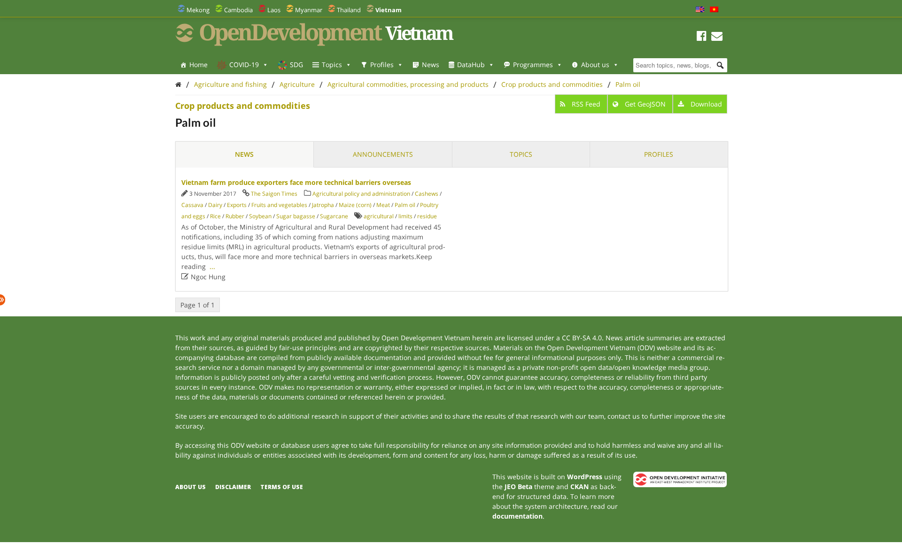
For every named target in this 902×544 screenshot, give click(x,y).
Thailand (349, 10)
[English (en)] (700, 10)
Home (198, 64)
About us (595, 64)
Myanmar (308, 10)
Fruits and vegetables (279, 205)
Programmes (533, 64)
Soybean (260, 216)
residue (427, 216)
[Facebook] (702, 37)
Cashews (426, 194)
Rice (215, 216)
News (430, 64)
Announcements (383, 154)
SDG (296, 64)
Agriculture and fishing (230, 84)
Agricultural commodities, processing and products (408, 84)
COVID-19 (244, 64)
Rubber (235, 216)
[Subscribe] (717, 37)
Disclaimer (233, 487)
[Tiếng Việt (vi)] (714, 10)
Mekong (198, 10)
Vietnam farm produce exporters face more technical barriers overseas (296, 182)
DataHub (471, 64)
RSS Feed (586, 104)
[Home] (178, 84)
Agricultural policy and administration (361, 194)
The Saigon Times (274, 194)
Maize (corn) (355, 205)
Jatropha (323, 205)
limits (405, 216)
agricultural (379, 216)
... (212, 266)
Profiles (382, 64)
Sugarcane (334, 216)
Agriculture (297, 84)
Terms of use (281, 487)
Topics (332, 64)
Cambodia (238, 10)
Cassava (192, 205)
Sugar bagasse (295, 216)
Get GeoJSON (645, 104)
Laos (273, 10)
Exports (237, 205)
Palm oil (627, 84)
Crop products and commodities (552, 84)
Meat (383, 205)
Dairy (215, 205)
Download (705, 104)
